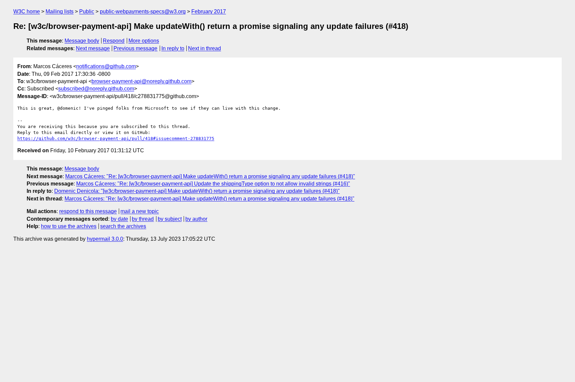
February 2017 (208, 11)
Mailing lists (60, 11)
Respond (113, 41)
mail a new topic (139, 211)
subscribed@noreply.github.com (96, 88)
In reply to (172, 48)
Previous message (135, 48)
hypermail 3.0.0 (105, 239)
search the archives (123, 226)
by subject (170, 219)
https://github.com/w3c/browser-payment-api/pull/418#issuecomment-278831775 (115, 138)
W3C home (26, 11)
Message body (82, 41)
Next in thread (204, 48)
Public (86, 11)
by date (119, 219)
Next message (93, 48)
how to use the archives (68, 226)
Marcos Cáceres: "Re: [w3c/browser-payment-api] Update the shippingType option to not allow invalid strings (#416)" (213, 184)
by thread (143, 219)
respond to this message (88, 211)
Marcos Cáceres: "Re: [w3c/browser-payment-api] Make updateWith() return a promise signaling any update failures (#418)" (210, 176)
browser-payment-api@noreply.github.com (141, 81)
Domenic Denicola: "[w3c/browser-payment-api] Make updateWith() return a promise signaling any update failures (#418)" (197, 191)
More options (143, 41)
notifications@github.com (106, 66)
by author (196, 219)
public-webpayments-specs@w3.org (143, 11)
